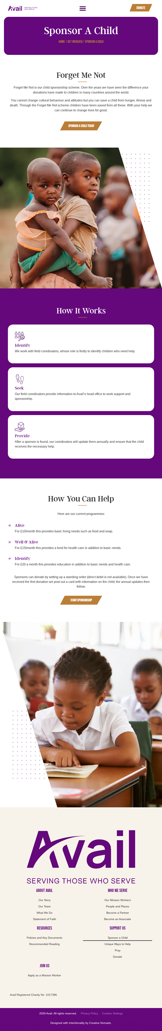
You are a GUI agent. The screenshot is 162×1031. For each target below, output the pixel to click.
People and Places (117, 906)
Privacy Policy (89, 1013)
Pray (118, 950)
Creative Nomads (100, 1022)
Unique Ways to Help (118, 944)
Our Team (44, 906)
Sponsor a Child (118, 937)
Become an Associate (117, 919)
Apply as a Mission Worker (44, 975)
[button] (82, 8)
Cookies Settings (112, 1013)
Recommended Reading (44, 944)
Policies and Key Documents (44, 937)
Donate (117, 956)
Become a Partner (117, 912)
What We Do (44, 912)
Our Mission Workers (118, 900)
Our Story (45, 900)
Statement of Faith (44, 919)
